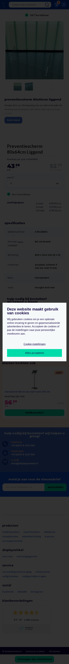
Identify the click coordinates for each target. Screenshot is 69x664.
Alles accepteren (34, 352)
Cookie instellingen (35, 344)
